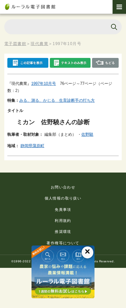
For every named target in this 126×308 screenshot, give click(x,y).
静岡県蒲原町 (32, 145)
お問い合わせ (63, 187)
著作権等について (62, 243)
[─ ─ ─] (119, 7)
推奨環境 (63, 232)
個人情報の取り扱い (63, 198)
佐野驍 (87, 134)
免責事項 (63, 209)
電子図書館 (15, 43)
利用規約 (63, 221)
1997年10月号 (43, 83)
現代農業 (39, 43)
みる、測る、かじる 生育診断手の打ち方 (57, 100)
